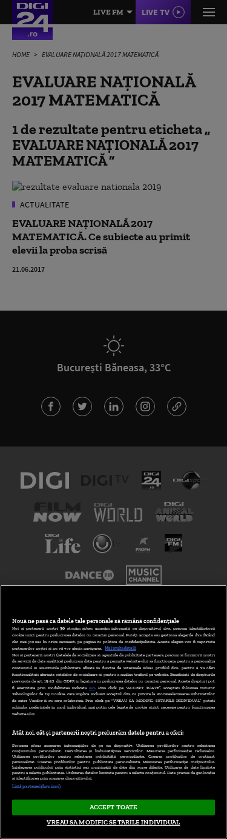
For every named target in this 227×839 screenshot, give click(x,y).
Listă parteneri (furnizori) (36, 786)
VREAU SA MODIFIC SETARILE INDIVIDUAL (113, 822)
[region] (113, 712)
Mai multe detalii (120, 648)
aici (92, 687)
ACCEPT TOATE (113, 807)
